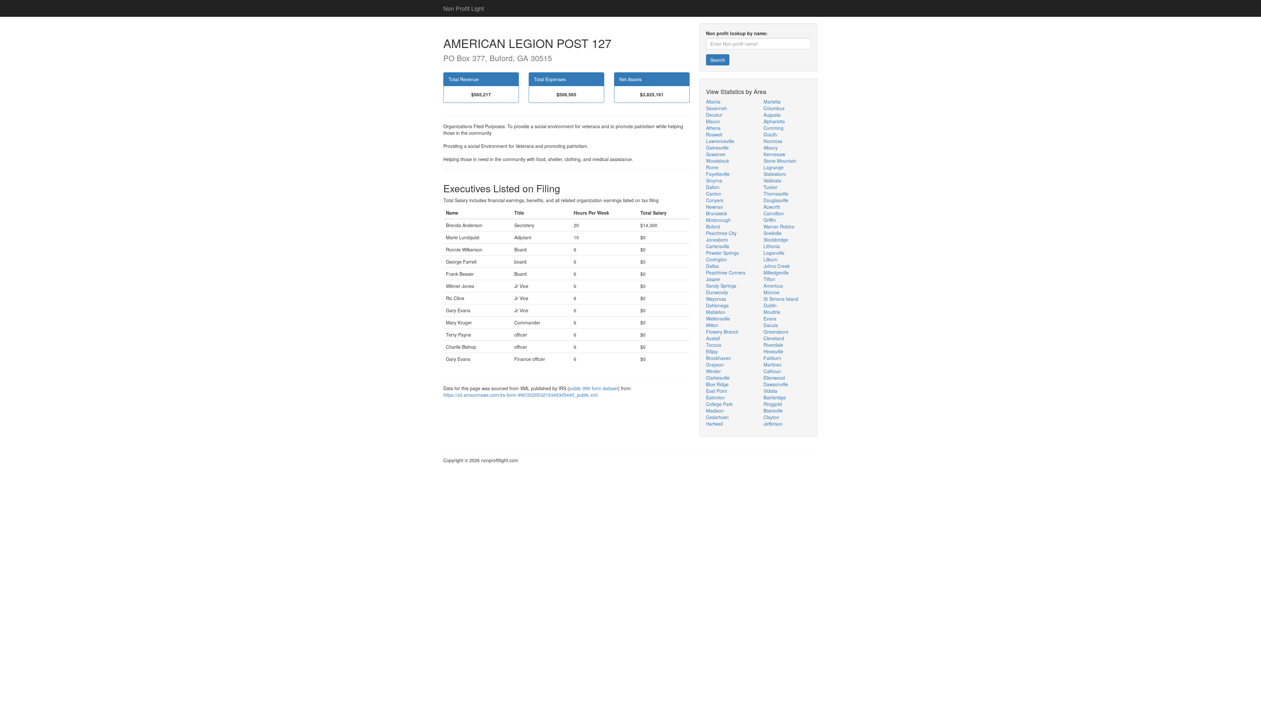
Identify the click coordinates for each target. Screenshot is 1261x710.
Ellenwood (774, 377)
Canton (713, 193)
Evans (769, 318)
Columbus (774, 108)
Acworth (771, 206)
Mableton (715, 312)
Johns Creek (776, 266)
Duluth (770, 134)
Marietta (772, 101)
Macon (713, 121)
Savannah (716, 108)
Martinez (772, 364)
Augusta (772, 114)
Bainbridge (774, 397)
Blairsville (773, 410)
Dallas (712, 266)
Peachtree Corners (725, 272)
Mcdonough (718, 220)
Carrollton (773, 213)
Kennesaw (774, 154)
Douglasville (775, 200)
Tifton (769, 279)
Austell (713, 338)
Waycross (716, 299)
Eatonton (715, 397)
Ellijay (712, 351)
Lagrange (773, 167)
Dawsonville (775, 384)
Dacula (770, 325)
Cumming (773, 128)
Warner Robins (778, 226)
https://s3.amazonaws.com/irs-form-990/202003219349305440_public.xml (520, 394)
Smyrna (714, 180)
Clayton (771, 417)
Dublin (770, 305)
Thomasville (775, 193)
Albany (770, 147)
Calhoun (772, 371)
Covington (716, 259)
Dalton (712, 187)
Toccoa (713, 345)
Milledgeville (776, 272)
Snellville (772, 233)
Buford (713, 226)
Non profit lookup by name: (737, 33)
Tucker (770, 187)
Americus (773, 285)
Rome (712, 167)
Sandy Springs (721, 285)
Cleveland (773, 338)
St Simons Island (780, 299)
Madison (715, 410)
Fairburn (772, 358)
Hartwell (714, 423)
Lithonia (771, 246)
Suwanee (715, 154)
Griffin (769, 220)
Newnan (714, 206)
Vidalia (770, 391)
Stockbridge (775, 239)
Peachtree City (721, 233)
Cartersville (717, 246)
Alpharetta (774, 121)
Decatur (714, 114)
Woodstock (717, 160)
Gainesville (717, 147)
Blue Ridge (717, 384)
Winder (713, 371)
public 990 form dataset (593, 388)
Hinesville (773, 351)
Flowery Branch (722, 331)
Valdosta (772, 180)
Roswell (714, 134)
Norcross (772, 141)
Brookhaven (718, 358)
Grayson (715, 364)
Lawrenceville (720, 141)
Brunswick (716, 213)
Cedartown (717, 417)
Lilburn (770, 259)
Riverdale (773, 345)
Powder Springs (722, 252)
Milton (712, 325)
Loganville (774, 252)
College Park (719, 404)
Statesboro (774, 174)
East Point (716, 391)
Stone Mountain (779, 160)
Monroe (771, 292)
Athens (713, 128)
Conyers (714, 200)
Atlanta (713, 101)
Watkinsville (718, 318)
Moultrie (771, 312)
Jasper (713, 279)
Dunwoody (717, 292)
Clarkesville (718, 377)
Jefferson (773, 423)
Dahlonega (717, 305)
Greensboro (775, 331)
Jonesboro (717, 239)
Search (717, 60)
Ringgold (772, 404)
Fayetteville (718, 174)
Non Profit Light (463, 8)
